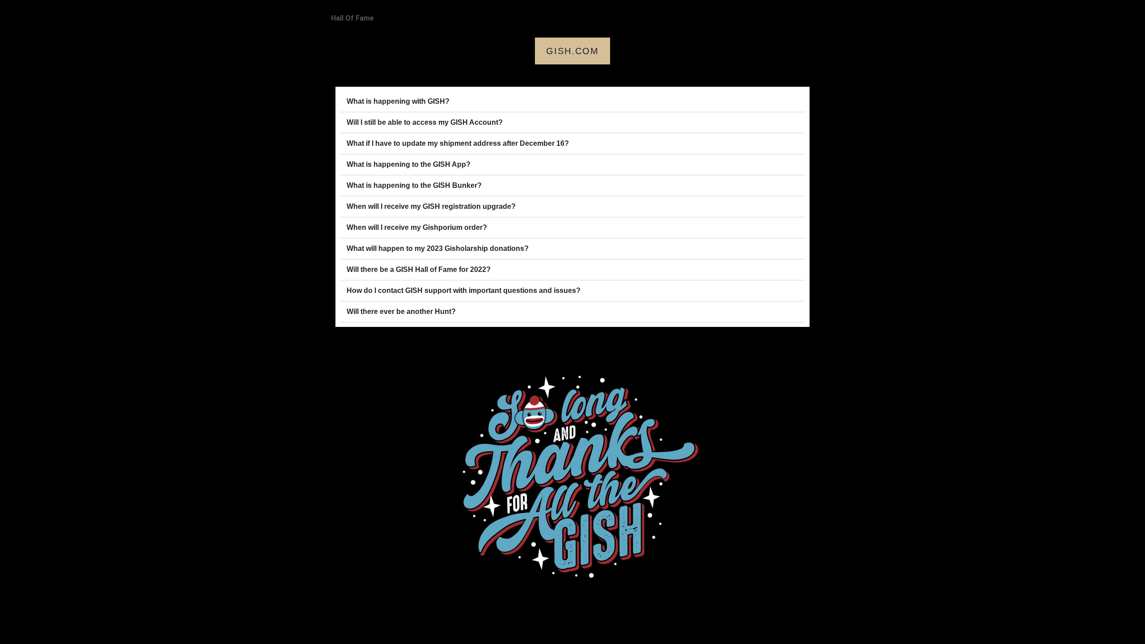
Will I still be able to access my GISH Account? (425, 122)
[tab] (572, 101)
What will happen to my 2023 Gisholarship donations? (438, 248)
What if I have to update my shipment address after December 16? (458, 143)
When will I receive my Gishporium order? (417, 227)
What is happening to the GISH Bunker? (414, 185)
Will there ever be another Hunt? (401, 311)
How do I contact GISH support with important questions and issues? (464, 290)
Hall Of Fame (352, 18)
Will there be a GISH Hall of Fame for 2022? (419, 269)
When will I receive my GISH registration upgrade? (431, 206)
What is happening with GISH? (398, 101)
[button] (572, 51)
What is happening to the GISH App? (409, 164)
